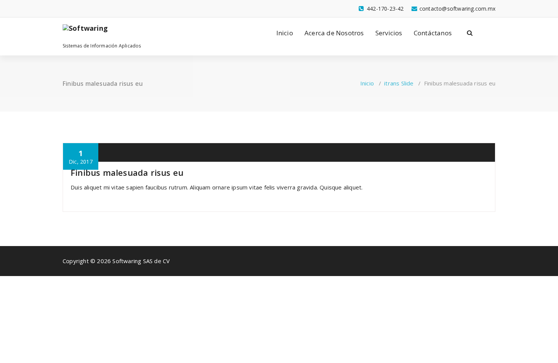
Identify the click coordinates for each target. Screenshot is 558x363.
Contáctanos (433, 32)
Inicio (284, 32)
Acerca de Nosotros (334, 32)
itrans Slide (398, 83)
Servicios (388, 32)
